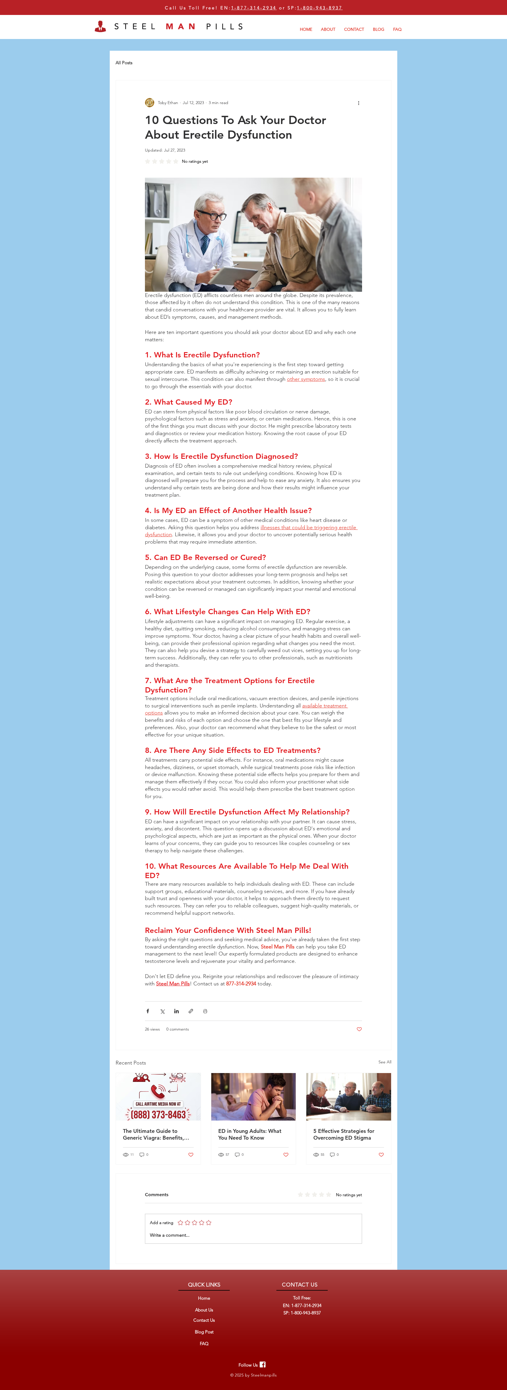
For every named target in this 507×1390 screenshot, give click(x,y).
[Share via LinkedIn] (176, 1011)
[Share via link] (191, 1011)
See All (384, 1062)
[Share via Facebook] (148, 1011)
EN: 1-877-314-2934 (302, 1305)
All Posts (124, 62)
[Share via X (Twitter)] (162, 1011)
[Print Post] (205, 1011)
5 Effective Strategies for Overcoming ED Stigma (343, 1134)
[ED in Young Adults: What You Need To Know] (253, 1097)
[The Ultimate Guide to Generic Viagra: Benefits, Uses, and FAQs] (158, 1097)
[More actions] (358, 102)
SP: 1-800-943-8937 (302, 1313)
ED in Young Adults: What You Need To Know (249, 1134)
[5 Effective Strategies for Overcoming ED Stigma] (348, 1097)
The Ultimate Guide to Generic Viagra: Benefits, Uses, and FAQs (153, 1134)
